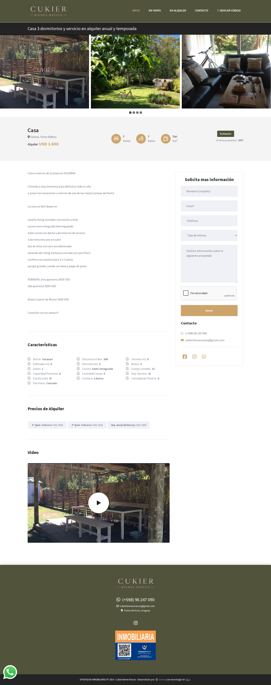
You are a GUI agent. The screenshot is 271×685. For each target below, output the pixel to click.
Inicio (136, 10)
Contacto (201, 10)
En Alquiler (178, 10)
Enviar (209, 310)
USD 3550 (47, 425)
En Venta (155, 10)
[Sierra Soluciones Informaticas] (188, 679)
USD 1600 (128, 425)
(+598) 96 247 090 (196, 333)
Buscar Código (230, 10)
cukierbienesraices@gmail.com (205, 340)
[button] (130, 112)
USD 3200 (87, 425)
